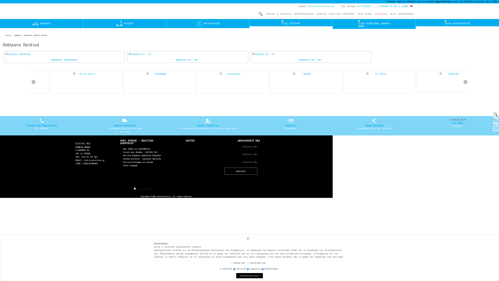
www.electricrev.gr (91, 11)
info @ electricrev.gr (321, 6)
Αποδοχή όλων (238, 263)
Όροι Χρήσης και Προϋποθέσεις (136, 149)
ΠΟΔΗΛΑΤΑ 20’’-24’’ (311, 59)
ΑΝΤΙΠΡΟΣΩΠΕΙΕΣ (304, 14)
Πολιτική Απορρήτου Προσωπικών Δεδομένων (142, 155)
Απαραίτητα (226, 269)
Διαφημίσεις (254, 269)
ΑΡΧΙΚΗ (270, 14)
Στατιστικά (240, 269)
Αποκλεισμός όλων (257, 263)
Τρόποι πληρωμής (130, 165)
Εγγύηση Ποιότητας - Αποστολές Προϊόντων (142, 159)
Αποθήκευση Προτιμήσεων (250, 275)
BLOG (393, 14)
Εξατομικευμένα (270, 269)
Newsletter (241, 171)
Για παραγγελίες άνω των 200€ (374, 128)
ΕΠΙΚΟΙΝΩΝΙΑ (406, 14)
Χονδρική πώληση (82, 147)
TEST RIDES (365, 14)
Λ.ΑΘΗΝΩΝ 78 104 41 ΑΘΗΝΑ (393, 6)
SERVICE (322, 14)
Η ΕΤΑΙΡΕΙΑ (284, 14)
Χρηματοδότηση (374, 125)
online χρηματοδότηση (428, 1)
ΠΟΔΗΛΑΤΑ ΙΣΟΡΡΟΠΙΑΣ (64, 59)
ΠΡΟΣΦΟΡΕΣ (381, 14)
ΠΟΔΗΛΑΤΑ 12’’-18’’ (188, 59)
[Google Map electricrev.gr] (190, 152)
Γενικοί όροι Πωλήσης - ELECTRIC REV (140, 152)
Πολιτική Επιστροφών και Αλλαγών (138, 162)
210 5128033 (364, 6)
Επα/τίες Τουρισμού (342, 14)
